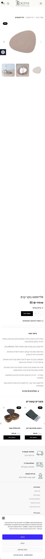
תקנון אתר (36, 495)
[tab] (22, 333)
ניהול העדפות (22, 549)
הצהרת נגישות (35, 503)
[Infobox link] (22, 453)
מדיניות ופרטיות (18, 555)
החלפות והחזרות (34, 499)
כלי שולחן (29, 17)
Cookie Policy (28, 555)
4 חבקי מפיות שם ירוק (34, 428)
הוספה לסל (27, 313)
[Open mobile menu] (40, 3)
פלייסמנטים (19, 17)
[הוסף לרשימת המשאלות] (25, 408)
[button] (3, 52)
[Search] (8, 3)
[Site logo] (22, 3)
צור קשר (37, 491)
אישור (22, 537)
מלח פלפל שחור (14, 428)
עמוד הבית (39, 17)
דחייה (22, 543)
